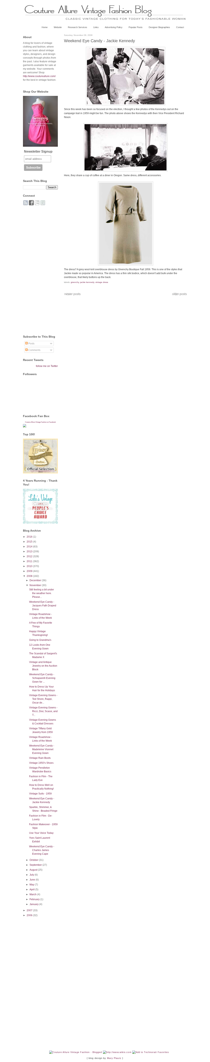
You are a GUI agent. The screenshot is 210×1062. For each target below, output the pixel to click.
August (34, 869)
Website (58, 27)
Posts (31, 343)
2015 (30, 541)
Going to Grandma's (40, 640)
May (32, 884)
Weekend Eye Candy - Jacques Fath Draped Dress (42, 605)
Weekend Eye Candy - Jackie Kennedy (99, 41)
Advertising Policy (113, 27)
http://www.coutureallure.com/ (39, 76)
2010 (30, 566)
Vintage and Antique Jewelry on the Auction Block (43, 666)
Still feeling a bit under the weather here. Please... (41, 593)
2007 (30, 910)
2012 (30, 556)
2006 (30, 915)
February (35, 899)
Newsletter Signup (38, 151)
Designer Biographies (159, 27)
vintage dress (101, 282)
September (36, 864)
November (36, 585)
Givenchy (75, 282)
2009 (30, 571)
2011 (30, 561)
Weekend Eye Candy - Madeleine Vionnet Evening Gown (41, 749)
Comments (34, 350)
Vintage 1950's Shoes (41, 762)
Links (96, 27)
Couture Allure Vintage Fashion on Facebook (40, 422)
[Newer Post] (72, 295)
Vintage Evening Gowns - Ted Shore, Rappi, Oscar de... (43, 699)
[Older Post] (179, 295)
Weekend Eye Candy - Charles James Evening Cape (41, 850)
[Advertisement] (39, 267)
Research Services (77, 27)
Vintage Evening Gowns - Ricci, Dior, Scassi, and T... (43, 711)
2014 (30, 546)
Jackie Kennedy (87, 282)
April (32, 889)
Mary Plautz (114, 1058)
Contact (180, 27)
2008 (30, 576)
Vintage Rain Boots (40, 758)
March (33, 894)
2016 (30, 536)
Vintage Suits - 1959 (40, 793)
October (34, 860)
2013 (30, 551)
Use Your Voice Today (41, 833)
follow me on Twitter (47, 366)
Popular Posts (136, 27)
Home (45, 27)
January (34, 904)
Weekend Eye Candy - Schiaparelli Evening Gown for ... (42, 678)
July (32, 874)
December (36, 580)
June (33, 879)
